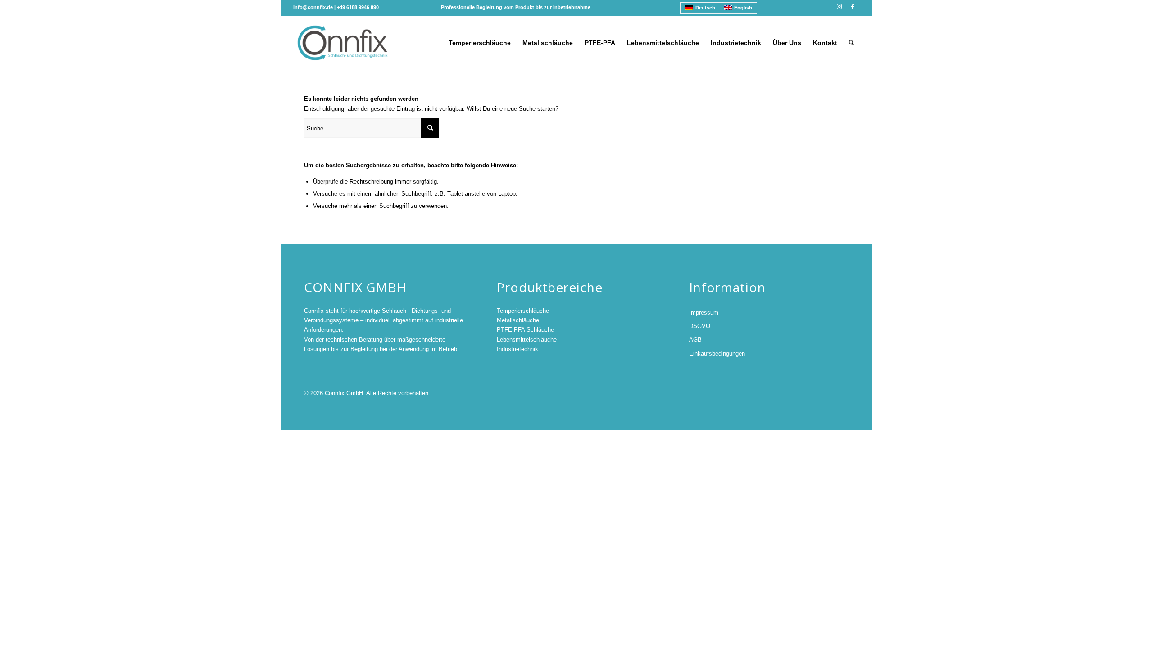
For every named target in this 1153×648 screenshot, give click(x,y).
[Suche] (851, 43)
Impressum (703, 312)
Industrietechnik (517, 349)
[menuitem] (480, 43)
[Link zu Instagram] (839, 7)
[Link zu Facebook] (853, 7)
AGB (695, 339)
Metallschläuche (518, 320)
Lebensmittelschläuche (527, 339)
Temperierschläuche (523, 310)
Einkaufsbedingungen (717, 353)
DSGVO (699, 326)
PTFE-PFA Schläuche (525, 329)
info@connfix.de (313, 7)
